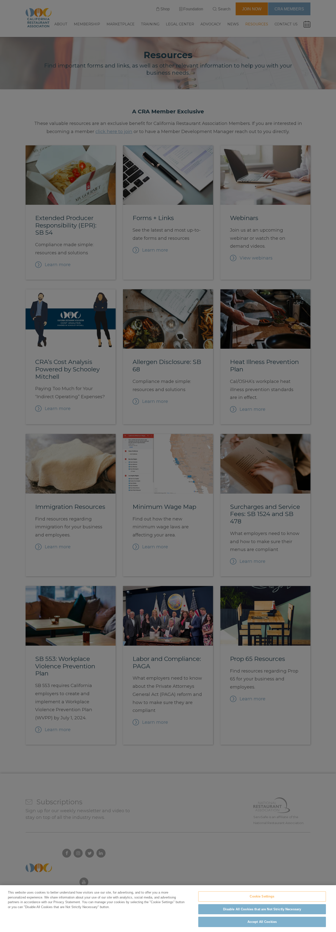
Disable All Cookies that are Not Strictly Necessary (262, 909)
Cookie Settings (262, 896)
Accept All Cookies (262, 922)
